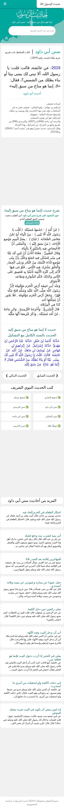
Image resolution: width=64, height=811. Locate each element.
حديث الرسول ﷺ (50, 3)
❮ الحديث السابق (47, 375)
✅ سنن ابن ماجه (20, 416)
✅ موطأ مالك (54, 425)
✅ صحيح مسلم (21, 397)
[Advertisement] (32, 171)
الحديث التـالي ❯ (16, 375)
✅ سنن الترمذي (20, 406)
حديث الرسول (21, 800)
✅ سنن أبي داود (52, 406)
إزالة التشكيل (32, 222)
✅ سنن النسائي (53, 416)
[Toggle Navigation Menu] (5, 4)
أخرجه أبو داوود (32, 93)
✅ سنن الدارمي (20, 425)
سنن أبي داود (47, 51)
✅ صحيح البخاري (52, 397)
